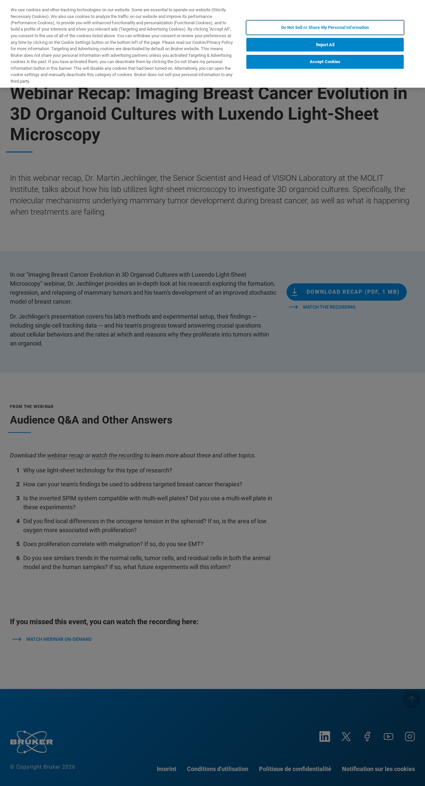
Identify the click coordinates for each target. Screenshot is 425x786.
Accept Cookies (325, 61)
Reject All (325, 44)
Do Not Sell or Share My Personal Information (325, 27)
